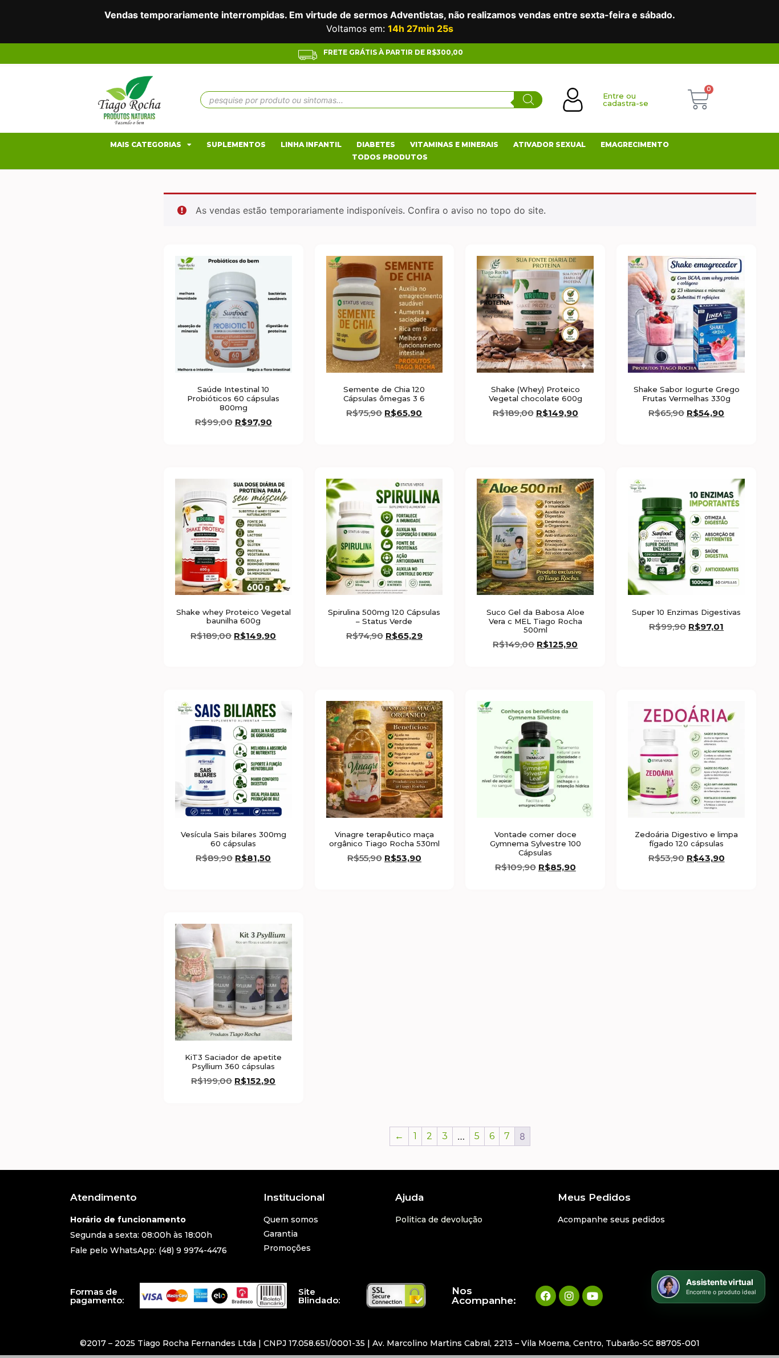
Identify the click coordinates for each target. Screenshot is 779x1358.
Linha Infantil (311, 144)
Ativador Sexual (549, 144)
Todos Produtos (390, 157)
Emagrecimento (635, 144)
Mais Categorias (145, 144)
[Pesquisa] (528, 99)
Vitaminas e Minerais (454, 144)
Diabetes (375, 144)
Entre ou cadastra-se (625, 99)
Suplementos (236, 144)
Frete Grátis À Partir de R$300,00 (393, 52)
